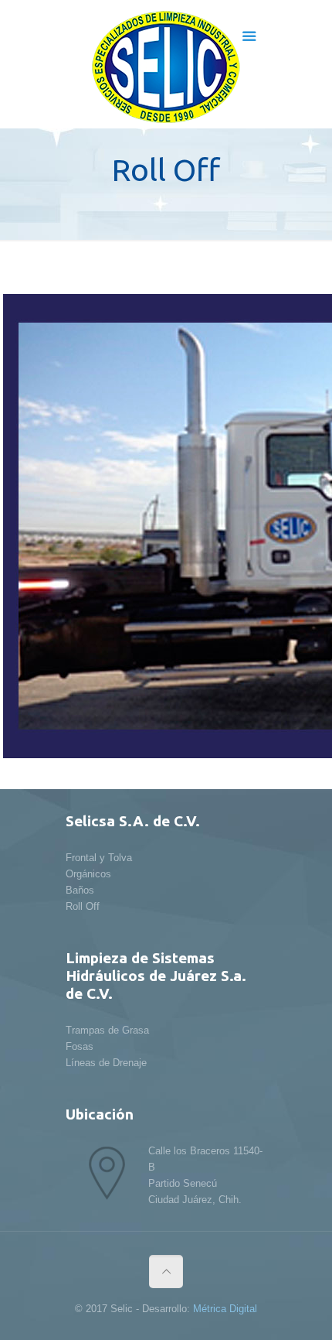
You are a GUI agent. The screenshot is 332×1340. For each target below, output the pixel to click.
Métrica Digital (225, 1308)
